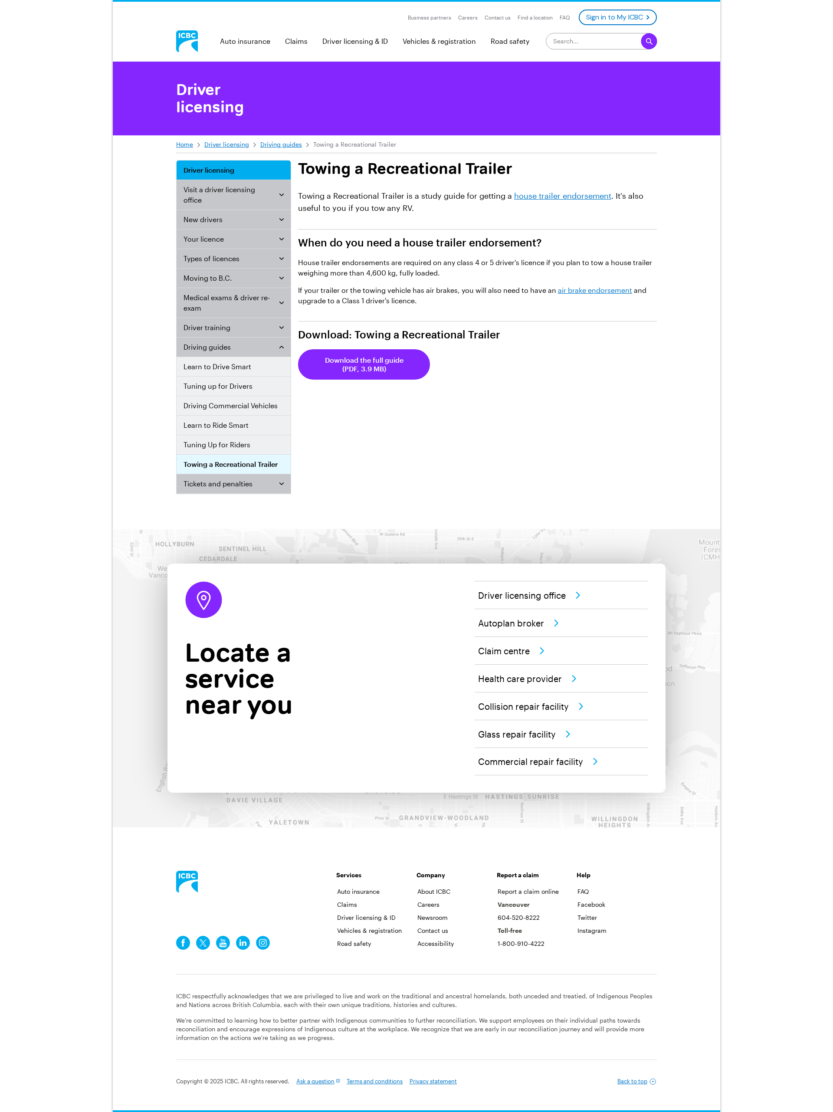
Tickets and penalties (218, 483)
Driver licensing (226, 144)
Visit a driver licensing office (219, 194)
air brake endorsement (595, 290)
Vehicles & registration (439, 41)
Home (184, 144)
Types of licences (211, 258)
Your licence (204, 239)
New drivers (203, 219)
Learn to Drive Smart (217, 366)
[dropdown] (281, 195)
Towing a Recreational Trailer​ (231, 464)
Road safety (510, 41)
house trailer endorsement (562, 195)
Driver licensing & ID (355, 41)
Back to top (632, 1081)
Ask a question (315, 1081)
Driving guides (281, 144)
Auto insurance (245, 41)
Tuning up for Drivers (218, 386)
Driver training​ (207, 327)
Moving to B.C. (208, 278)
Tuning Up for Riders (217, 444)
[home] (187, 881)
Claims (296, 41)
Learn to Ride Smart (216, 425)
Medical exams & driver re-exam (227, 302)
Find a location (535, 17)
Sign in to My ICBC (614, 17)
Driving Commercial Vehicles (231, 405)
